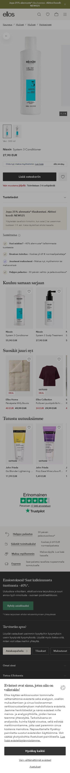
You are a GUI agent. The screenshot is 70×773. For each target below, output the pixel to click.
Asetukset (35, 766)
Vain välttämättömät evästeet (35, 760)
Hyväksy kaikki (35, 751)
